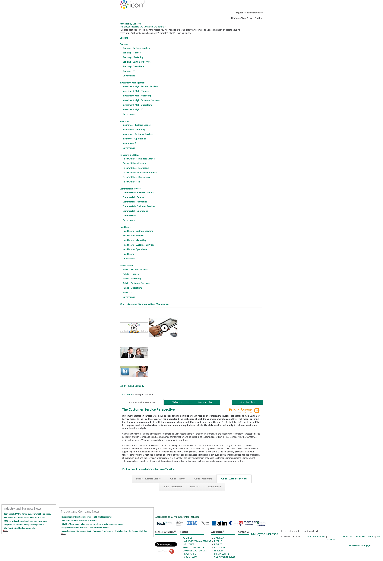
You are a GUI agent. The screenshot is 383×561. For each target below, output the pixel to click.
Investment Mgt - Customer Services (141, 100)
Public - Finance (131, 274)
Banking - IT (129, 71)
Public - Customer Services (234, 479)
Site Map (347, 537)
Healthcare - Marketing (134, 240)
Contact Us (359, 537)
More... (5, 531)
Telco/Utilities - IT (131, 182)
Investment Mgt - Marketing (137, 96)
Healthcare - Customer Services (138, 245)
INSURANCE (188, 544)
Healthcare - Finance (133, 236)
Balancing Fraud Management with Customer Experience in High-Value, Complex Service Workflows (105, 531)
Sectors (124, 38)
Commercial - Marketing (135, 202)
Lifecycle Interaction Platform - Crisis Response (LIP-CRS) (85, 528)
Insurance (125, 121)
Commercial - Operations (135, 211)
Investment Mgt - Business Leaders (140, 86)
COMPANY (219, 538)
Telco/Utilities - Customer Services (140, 173)
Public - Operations (132, 288)
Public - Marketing (132, 279)
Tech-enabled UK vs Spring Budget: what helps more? (27, 514)
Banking (124, 44)
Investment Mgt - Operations (137, 105)
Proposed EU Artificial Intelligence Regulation (24, 525)
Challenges (176, 402)
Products (260, 546)
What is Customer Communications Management (145, 304)
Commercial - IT (130, 216)
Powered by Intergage (359, 545)
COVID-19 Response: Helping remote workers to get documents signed (92, 524)
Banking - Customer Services (137, 62)
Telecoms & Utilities (129, 155)
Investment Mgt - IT (133, 109)
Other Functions (247, 402)
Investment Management (132, 83)
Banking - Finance (132, 53)
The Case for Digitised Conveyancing (20, 528)
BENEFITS (218, 544)
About (310, 546)
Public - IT (128, 292)
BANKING (187, 538)
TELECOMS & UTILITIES (194, 548)
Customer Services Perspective (141, 402)
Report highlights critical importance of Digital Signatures (86, 517)
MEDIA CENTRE (221, 554)
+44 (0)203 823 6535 (264, 534)
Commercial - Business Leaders (138, 193)
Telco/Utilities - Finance (134, 163)
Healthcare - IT (130, 254)
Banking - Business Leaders (136, 48)
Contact (341, 546)
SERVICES (218, 551)
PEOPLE (218, 541)
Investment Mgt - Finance (136, 91)
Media (325, 546)
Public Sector (126, 266)
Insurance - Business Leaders (137, 125)
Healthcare (125, 227)
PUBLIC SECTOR (190, 557)
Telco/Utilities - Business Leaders (139, 159)
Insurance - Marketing (134, 130)
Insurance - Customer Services (138, 134)
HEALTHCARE (189, 554)
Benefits (277, 546)
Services (294, 546)
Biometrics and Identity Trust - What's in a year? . (25, 518)
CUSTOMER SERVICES (224, 557)
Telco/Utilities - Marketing (136, 168)
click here (127, 394)
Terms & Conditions (316, 537)
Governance (129, 76)
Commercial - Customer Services (139, 206)
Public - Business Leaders (135, 269)
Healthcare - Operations (135, 249)
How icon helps (205, 402)
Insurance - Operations (134, 139)
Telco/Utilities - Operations (136, 177)
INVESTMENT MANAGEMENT (197, 541)
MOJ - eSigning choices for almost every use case (25, 521)
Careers (370, 537)
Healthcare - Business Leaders (138, 231)
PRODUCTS (219, 548)
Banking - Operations (133, 66)
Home (244, 546)
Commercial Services (130, 189)
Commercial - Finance (133, 197)
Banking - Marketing (133, 57)
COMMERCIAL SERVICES (195, 551)
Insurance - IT (129, 143)
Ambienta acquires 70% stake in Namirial (79, 520)
